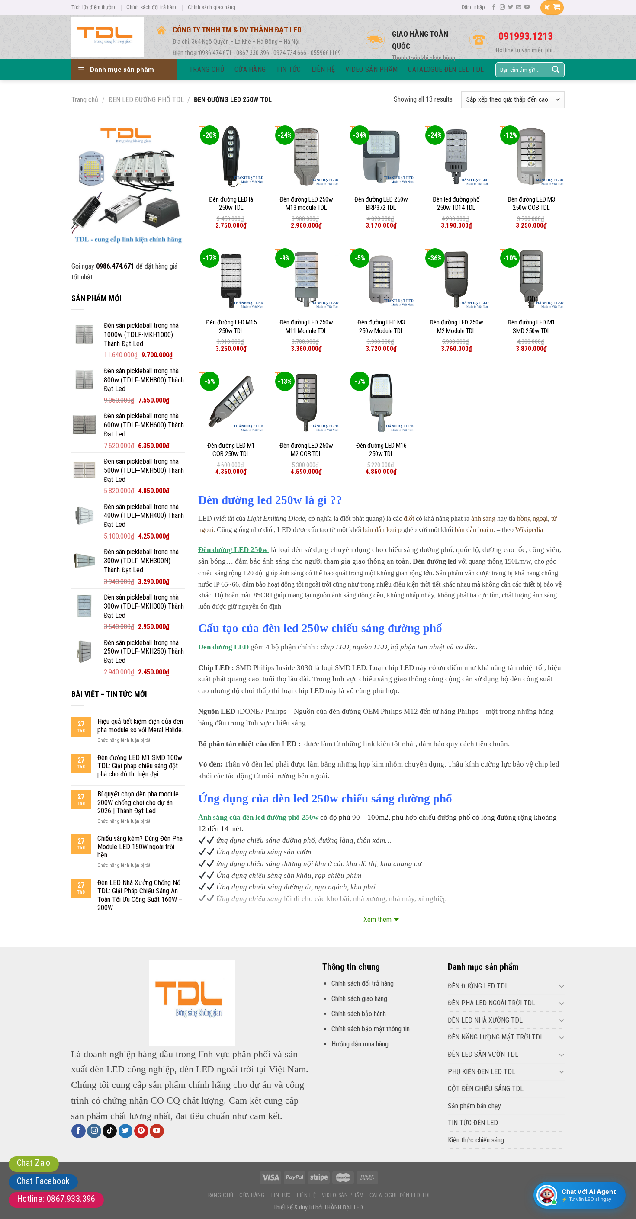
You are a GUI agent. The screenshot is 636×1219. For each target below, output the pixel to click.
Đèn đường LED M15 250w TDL (231, 326)
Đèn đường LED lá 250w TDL (231, 204)
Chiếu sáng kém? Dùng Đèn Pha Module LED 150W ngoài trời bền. (140, 846)
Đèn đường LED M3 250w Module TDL (381, 326)
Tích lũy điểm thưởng (94, 7)
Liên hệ (306, 1195)
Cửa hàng (252, 1195)
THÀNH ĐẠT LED (343, 1207)
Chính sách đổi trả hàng (152, 7)
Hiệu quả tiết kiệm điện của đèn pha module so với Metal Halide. (140, 725)
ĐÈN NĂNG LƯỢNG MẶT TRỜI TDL (495, 1037)
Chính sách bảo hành (358, 1014)
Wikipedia (529, 529)
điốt (409, 518)
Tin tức (280, 1195)
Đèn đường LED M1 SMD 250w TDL (531, 326)
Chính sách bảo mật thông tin (370, 1029)
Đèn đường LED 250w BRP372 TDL (381, 204)
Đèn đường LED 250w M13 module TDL (306, 204)
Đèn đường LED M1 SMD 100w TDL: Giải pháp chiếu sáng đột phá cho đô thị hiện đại (139, 766)
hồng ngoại (532, 518)
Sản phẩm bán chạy (474, 1106)
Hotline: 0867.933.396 (56, 1198)
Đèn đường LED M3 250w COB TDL (531, 204)
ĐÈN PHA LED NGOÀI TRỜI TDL (491, 1003)
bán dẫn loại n (474, 529)
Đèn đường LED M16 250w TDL (381, 450)
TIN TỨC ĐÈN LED (473, 1123)
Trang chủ (84, 100)
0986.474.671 (115, 266)
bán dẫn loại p (382, 529)
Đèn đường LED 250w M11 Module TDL (306, 326)
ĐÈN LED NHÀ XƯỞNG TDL (485, 1020)
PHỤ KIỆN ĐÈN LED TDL (481, 1072)
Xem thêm (377, 919)
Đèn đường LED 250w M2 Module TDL (456, 326)
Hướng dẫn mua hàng (360, 1044)
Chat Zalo (34, 1163)
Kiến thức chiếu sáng (476, 1140)
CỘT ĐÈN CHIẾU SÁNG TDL (486, 1088)
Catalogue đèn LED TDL (400, 1195)
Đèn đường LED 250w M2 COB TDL (306, 450)
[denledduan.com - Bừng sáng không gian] (107, 36)
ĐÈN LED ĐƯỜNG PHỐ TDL (146, 100)
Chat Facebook (43, 1181)
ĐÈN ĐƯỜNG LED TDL (478, 986)
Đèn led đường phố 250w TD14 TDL (456, 204)
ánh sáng (483, 518)
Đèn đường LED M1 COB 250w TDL (231, 450)
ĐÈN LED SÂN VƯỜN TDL (483, 1054)
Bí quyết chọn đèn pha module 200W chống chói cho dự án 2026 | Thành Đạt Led (138, 802)
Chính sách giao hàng (211, 7)
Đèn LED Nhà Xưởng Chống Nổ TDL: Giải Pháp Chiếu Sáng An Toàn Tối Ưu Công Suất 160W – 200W (140, 895)
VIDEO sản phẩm (343, 1195)
